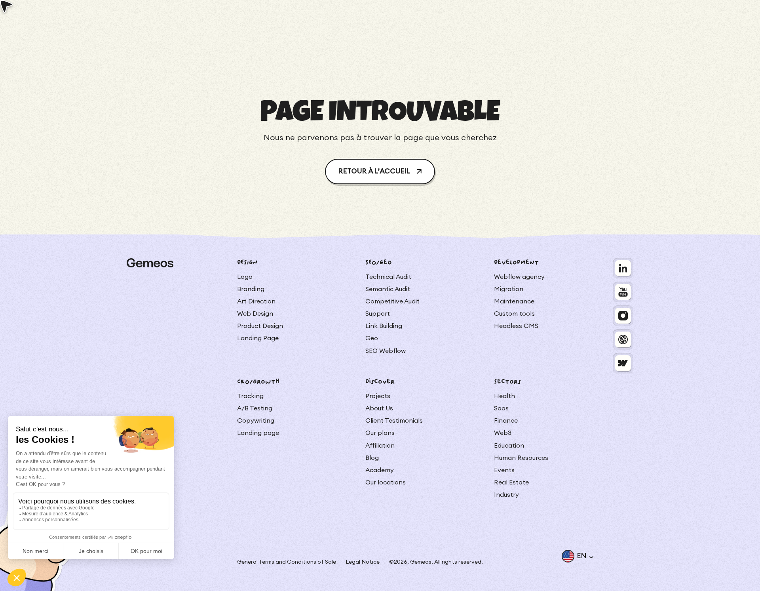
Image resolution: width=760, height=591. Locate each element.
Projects (377, 396)
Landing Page (258, 338)
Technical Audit (388, 277)
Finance (506, 421)
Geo (371, 338)
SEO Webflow (385, 351)
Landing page (258, 433)
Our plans (380, 433)
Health (504, 396)
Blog (372, 458)
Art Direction (256, 301)
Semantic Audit (387, 289)
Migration (508, 289)
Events (504, 470)
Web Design (255, 314)
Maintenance (514, 301)
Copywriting (255, 421)
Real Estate (511, 482)
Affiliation (380, 445)
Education (509, 445)
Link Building (383, 326)
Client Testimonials (394, 421)
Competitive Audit (392, 301)
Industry (506, 495)
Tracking (250, 396)
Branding (250, 289)
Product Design (260, 326)
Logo (245, 277)
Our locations (385, 482)
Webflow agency (519, 277)
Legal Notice (363, 562)
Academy (379, 470)
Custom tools (514, 314)
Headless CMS (516, 326)
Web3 (502, 433)
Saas (501, 408)
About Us (379, 408)
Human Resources (521, 458)
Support (377, 314)
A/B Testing (254, 408)
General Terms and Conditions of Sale (286, 562)
